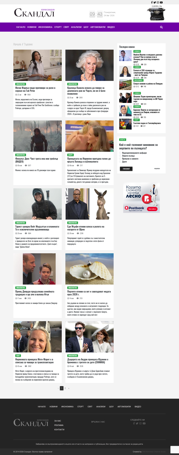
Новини (31, 27)
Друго (124, 161)
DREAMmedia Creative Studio (154, 452)
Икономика (45, 27)
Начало (20, 27)
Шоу (86, 27)
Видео (111, 27)
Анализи (76, 27)
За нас (57, 421)
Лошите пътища (128, 155)
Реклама (58, 425)
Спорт (58, 27)
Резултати (157, 168)
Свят (66, 27)
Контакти (59, 429)
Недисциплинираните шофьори (134, 152)
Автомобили (97, 27)
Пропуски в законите (130, 158)
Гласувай (126, 169)
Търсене (28, 44)
